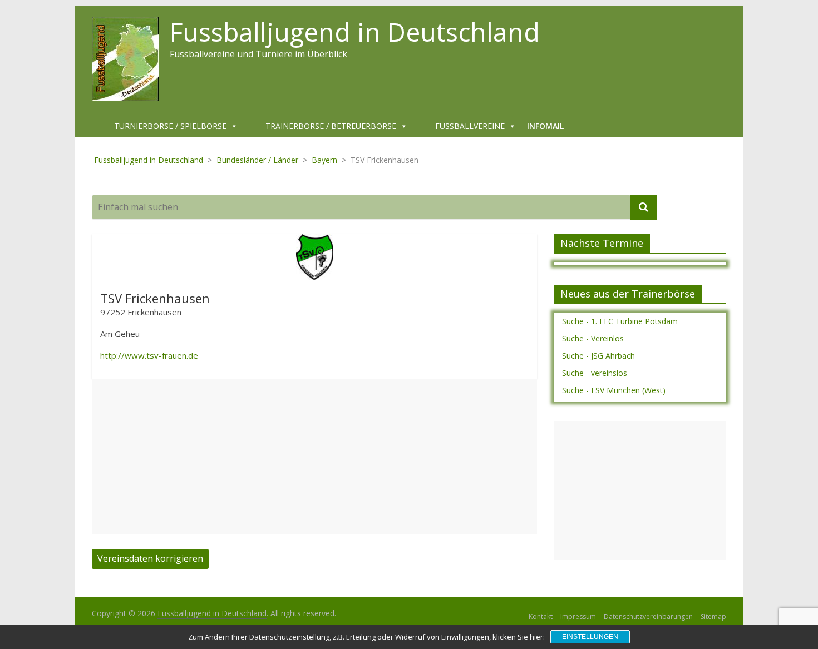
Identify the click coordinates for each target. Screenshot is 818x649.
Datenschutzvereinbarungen (648, 616)
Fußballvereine (470, 126)
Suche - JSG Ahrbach (598, 355)
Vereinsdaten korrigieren (150, 558)
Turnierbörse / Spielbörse (170, 126)
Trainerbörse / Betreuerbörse (330, 126)
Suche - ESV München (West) (614, 390)
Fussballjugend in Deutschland (355, 31)
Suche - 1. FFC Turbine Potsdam (620, 321)
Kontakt (541, 616)
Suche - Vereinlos (593, 338)
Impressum (578, 616)
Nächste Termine (601, 243)
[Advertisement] (314, 456)
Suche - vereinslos (594, 373)
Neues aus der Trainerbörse (627, 293)
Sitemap (713, 616)
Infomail (545, 126)
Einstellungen (590, 637)
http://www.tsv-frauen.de (149, 355)
